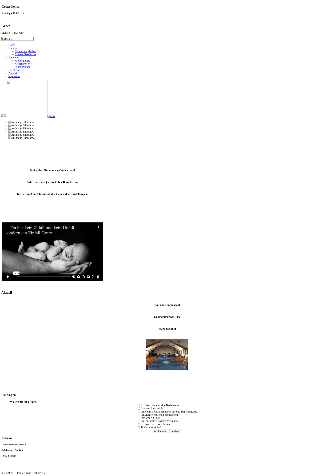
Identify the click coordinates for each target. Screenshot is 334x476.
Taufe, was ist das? (151, 427)
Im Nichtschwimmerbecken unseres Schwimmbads (169, 411)
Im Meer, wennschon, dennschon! (159, 414)
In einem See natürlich (153, 408)
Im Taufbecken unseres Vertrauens (159, 420)
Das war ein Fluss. (151, 417)
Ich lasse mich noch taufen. (155, 424)
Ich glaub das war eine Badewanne (160, 405)
